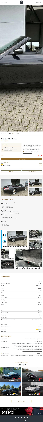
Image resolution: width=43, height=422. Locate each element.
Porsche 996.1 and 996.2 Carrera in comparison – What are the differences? (27, 348)
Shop (41, 2)
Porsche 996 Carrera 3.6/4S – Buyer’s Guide (33, 338)
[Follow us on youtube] (24, 417)
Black (40, 315)
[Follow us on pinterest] (21, 417)
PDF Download (32, 171)
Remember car (22, 159)
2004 (40, 281)
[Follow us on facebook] (15, 417)
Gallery (4, 133)
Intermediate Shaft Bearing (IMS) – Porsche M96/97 (32, 351)
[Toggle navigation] (2, 2)
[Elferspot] (21, 2)
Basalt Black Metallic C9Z (36, 319)
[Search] (6, 2)
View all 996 (21, 401)
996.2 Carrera (38, 285)
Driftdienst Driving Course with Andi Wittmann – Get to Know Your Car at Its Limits (26, 355)
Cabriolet (39, 288)
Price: (3, 155)
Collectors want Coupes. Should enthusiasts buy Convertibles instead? (28, 345)
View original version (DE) (27, 153)
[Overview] (1, 133)
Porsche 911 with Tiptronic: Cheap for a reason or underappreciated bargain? (27, 343)
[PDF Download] (25, 420)
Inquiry (17, 133)
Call (22, 168)
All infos (38, 353)
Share (11, 171)
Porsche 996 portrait (38, 341)
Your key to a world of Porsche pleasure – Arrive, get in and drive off (29, 346)
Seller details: (5, 162)
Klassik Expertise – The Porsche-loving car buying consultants (30, 349)
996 (40, 290)
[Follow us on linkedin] (27, 417)
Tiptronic (39, 302)
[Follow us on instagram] (18, 417)
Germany (39, 329)
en (37, 2)
